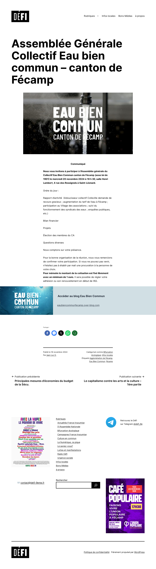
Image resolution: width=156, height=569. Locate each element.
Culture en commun (66, 438)
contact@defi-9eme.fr (32, 482)
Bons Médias (125, 16)
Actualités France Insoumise (71, 423)
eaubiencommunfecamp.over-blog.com (78, 305)
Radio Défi (62, 454)
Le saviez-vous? (65, 446)
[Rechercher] (95, 485)
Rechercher (61, 480)
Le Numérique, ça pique (68, 442)
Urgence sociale (65, 458)
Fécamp (109, 361)
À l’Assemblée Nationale (68, 426)
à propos (140, 16)
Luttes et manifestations (69, 450)
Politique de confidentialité (96, 552)
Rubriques (89, 16)
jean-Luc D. (51, 355)
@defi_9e (138, 424)
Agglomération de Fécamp (101, 358)
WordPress (139, 552)
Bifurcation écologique (68, 430)
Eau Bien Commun (97, 361)
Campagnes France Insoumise (72, 434)
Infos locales (108, 16)
